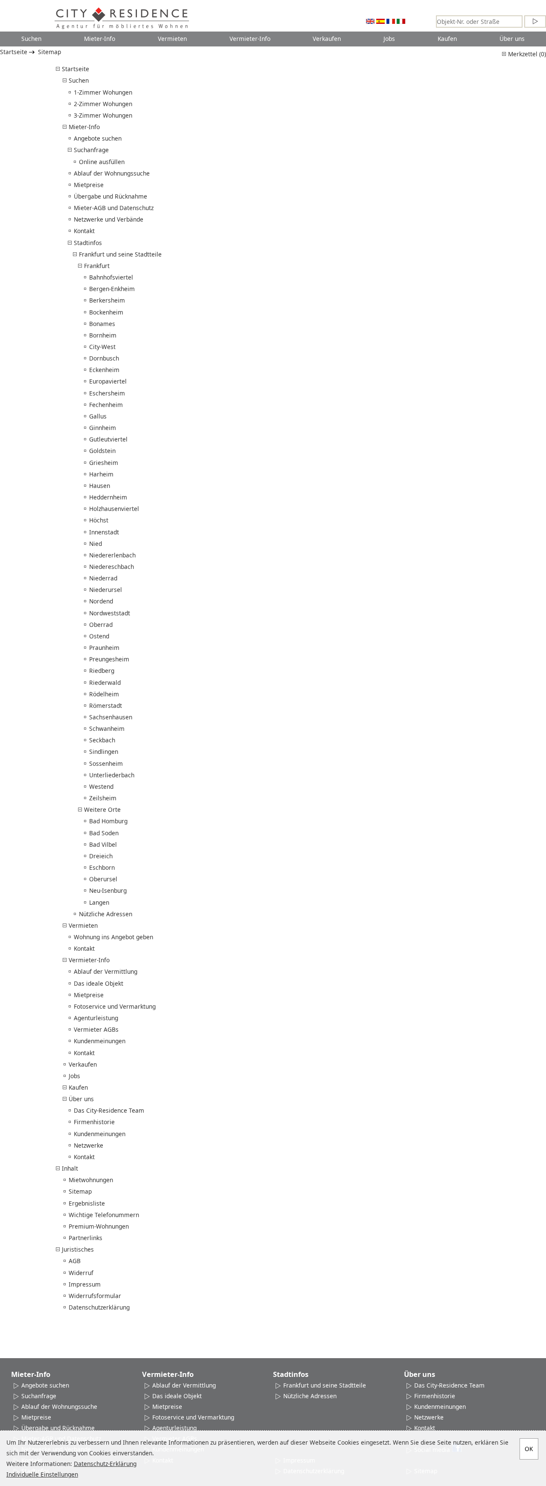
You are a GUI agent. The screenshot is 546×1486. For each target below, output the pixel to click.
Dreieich (101, 856)
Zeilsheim (102, 798)
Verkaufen (327, 39)
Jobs (389, 39)
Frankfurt (97, 266)
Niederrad (103, 578)
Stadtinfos (88, 243)
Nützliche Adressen (105, 914)
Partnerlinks (85, 1238)
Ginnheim (102, 428)
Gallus (98, 416)
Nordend (101, 601)
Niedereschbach (111, 567)
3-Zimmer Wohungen (103, 115)
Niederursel (105, 590)
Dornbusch (104, 358)
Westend (101, 786)
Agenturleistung (96, 1018)
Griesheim (103, 463)
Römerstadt (105, 705)
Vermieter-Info (249, 39)
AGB (75, 1261)
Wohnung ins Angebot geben (113, 937)
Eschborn (102, 867)
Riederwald (105, 682)
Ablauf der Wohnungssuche (112, 173)
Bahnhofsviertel (111, 277)
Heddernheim (108, 497)
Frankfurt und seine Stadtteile (120, 254)
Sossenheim (106, 763)
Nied (95, 544)
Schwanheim (107, 728)
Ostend (99, 636)
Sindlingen (103, 751)
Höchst (98, 520)
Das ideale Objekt (98, 983)
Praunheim (104, 647)
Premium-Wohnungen (99, 1226)
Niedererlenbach (112, 555)
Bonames (102, 324)
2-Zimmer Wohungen (103, 104)
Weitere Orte (102, 809)
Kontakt (84, 231)
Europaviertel (108, 381)
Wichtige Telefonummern (104, 1215)
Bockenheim (106, 312)
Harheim (101, 474)
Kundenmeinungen (99, 1041)
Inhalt (70, 1168)
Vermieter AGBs (96, 1029)
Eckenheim (104, 370)
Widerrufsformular (95, 1296)
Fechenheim (106, 405)
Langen (99, 902)
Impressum (85, 1284)
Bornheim (102, 335)
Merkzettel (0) (526, 54)
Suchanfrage (91, 150)
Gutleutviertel (108, 439)
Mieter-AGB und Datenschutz (114, 208)
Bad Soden (104, 833)
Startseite (13, 52)
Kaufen (447, 39)
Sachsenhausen (110, 717)
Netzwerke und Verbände (108, 219)
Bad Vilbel (103, 844)
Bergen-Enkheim (112, 289)
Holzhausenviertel (114, 509)
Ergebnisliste (87, 1203)
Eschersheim (107, 393)
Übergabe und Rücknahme (110, 196)
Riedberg (101, 671)
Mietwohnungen (91, 1180)
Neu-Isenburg (108, 890)
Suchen (31, 39)
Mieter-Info (99, 39)
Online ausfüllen (102, 162)
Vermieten (172, 39)
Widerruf (81, 1273)
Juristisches (78, 1249)
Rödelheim (104, 694)
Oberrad (101, 624)
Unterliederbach (111, 775)
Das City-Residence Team (109, 1110)
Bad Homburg (108, 821)
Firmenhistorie (94, 1122)
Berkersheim (107, 300)
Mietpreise (89, 185)
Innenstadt (104, 532)
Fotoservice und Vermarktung (115, 1006)
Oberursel (103, 879)
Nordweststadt (109, 613)
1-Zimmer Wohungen (103, 92)
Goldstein (102, 451)
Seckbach (102, 740)
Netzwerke (88, 1145)
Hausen (99, 486)
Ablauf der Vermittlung (105, 971)
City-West (102, 347)
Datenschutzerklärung (99, 1307)
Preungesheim (109, 659)
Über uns (512, 39)
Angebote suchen (98, 138)
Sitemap (49, 52)
